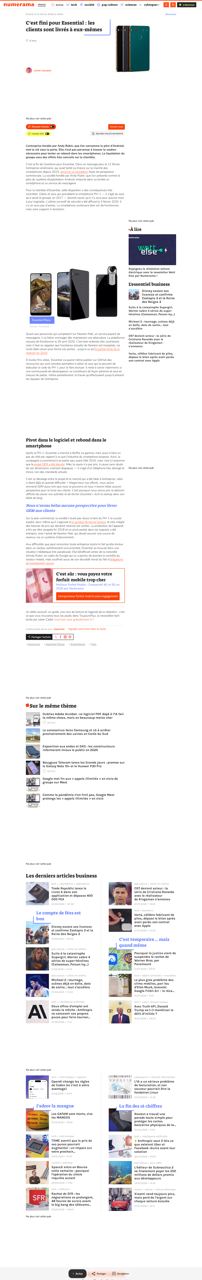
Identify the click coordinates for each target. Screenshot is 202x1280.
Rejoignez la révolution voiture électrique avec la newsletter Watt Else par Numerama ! (152, 272)
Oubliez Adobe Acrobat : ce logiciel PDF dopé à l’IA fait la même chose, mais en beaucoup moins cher (83, 715)
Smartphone (78, 644)
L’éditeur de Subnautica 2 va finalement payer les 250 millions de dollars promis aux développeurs (155, 1173)
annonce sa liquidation (74, 172)
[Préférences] (173, 4)
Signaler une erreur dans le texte (87, 629)
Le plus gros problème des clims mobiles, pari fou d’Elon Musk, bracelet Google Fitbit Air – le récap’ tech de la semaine (154, 985)
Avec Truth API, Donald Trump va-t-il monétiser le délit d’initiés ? (153, 1010)
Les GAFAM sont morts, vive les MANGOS (72, 1115)
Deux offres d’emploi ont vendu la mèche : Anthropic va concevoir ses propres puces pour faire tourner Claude (71, 1011)
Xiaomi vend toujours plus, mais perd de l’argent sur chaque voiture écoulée (154, 1197)
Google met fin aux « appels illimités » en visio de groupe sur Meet (80, 780)
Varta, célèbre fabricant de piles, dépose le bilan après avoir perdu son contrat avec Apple (151, 357)
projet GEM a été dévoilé (49, 464)
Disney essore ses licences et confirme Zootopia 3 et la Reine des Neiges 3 (158, 296)
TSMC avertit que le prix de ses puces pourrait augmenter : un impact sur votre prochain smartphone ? (71, 1146)
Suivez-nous (116, 126)
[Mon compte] (166, 4)
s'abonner (188, 4)
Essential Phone (55, 644)
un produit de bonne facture (88, 522)
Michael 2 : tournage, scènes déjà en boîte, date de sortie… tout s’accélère (152, 325)
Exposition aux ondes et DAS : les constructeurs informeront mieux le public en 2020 (79, 748)
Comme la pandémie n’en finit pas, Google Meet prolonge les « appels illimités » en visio (78, 796)
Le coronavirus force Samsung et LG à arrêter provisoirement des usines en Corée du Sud (77, 732)
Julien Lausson (42, 70)
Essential (59, 629)
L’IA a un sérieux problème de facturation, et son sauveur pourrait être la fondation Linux (154, 1087)
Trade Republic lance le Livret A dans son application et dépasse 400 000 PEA (72, 894)
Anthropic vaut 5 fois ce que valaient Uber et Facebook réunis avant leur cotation (154, 1146)
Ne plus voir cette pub (38, 118)
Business (171, 14)
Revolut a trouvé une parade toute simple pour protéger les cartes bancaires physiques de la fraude (154, 1119)
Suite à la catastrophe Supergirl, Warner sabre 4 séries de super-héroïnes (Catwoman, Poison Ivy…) (152, 311)
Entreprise (34, 644)
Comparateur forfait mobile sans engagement (88, 596)
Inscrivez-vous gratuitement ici (73, 619)
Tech (93, 644)
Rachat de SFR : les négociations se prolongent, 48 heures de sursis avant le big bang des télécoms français (72, 1199)
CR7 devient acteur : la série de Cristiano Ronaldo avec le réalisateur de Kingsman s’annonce (150, 341)
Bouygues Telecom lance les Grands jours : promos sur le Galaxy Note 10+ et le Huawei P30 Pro (84, 764)
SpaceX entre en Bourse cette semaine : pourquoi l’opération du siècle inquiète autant (70, 1172)
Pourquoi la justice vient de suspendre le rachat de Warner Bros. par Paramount (155, 958)
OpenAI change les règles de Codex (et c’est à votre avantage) (70, 1085)
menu (42, 4)
